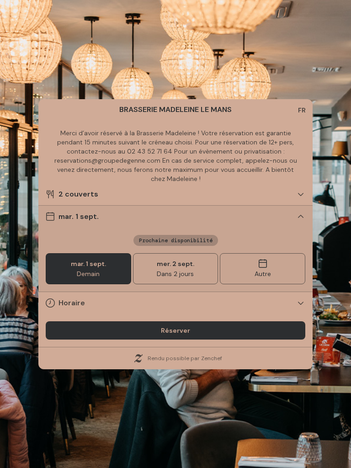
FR (302, 110)
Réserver (175, 330)
